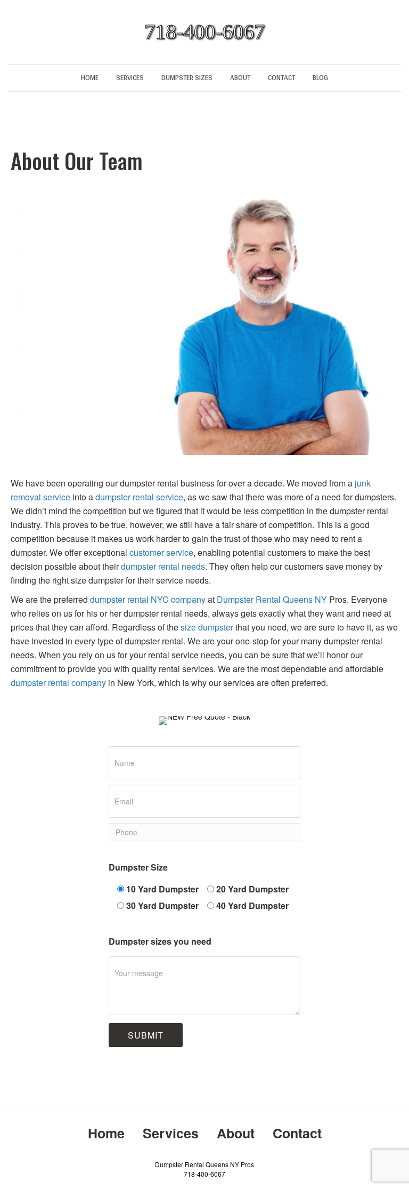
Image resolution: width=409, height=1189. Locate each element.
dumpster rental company (58, 682)
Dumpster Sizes (186, 77)
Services (130, 77)
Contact (281, 77)
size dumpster (207, 627)
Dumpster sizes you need (160, 941)
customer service (160, 552)
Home (90, 77)
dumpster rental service (139, 497)
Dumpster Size (138, 867)
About (240, 77)
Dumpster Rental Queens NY (272, 599)
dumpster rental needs (163, 566)
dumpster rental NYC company (148, 599)
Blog (320, 77)
